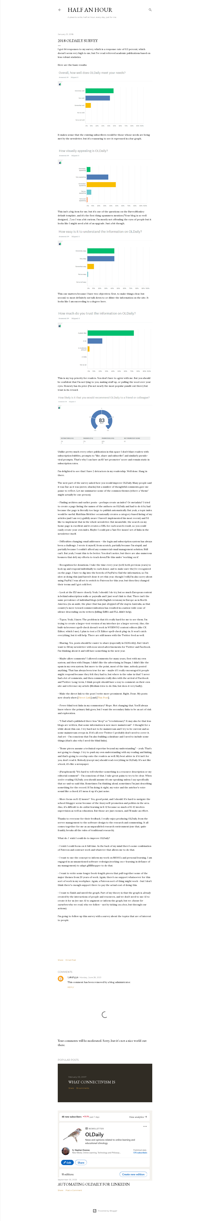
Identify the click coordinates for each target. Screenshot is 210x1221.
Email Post (71, 960)
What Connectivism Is (91, 1082)
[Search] (150, 9)
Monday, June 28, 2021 (90, 977)
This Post (102, 697)
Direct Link (84, 697)
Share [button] (60, 960)
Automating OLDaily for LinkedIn (94, 1184)
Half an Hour (90, 10)
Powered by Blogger (107, 1211)
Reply (71, 987)
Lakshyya (73, 977)
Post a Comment (74, 1190)
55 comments (82, 1088)
